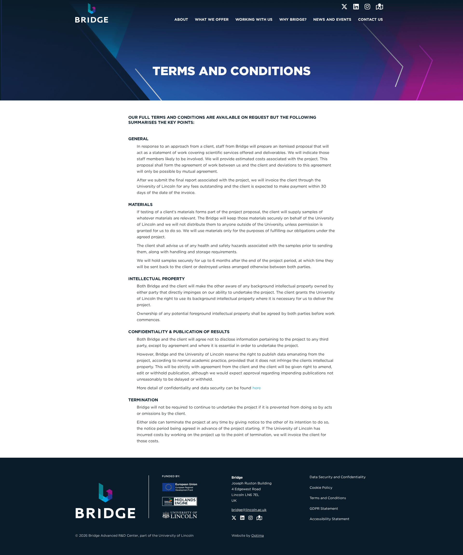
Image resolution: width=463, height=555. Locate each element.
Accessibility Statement (329, 519)
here (256, 388)
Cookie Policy (321, 487)
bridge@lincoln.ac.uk (249, 510)
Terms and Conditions (328, 498)
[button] (182, 18)
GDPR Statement (324, 508)
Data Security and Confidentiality (338, 477)
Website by (248, 535)
